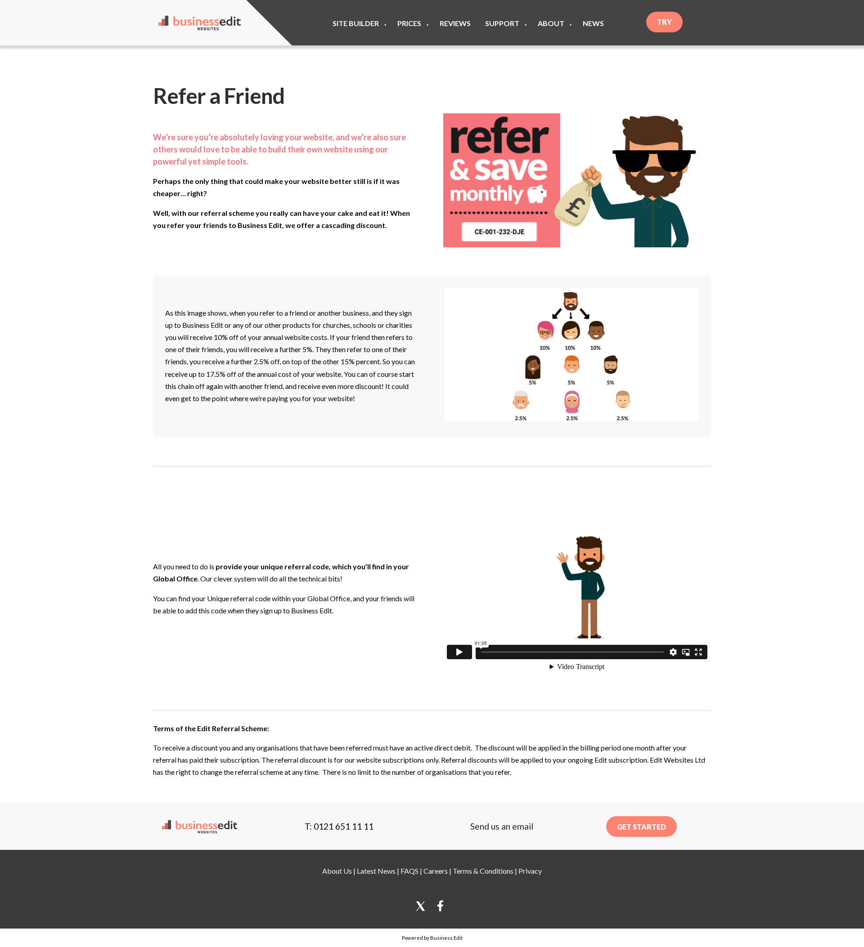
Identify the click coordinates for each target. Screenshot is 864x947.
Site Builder (356, 23)
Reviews (455, 23)
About (551, 23)
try (664, 22)
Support (502, 23)
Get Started (641, 826)
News (593, 23)
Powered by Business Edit (432, 938)
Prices (409, 23)
